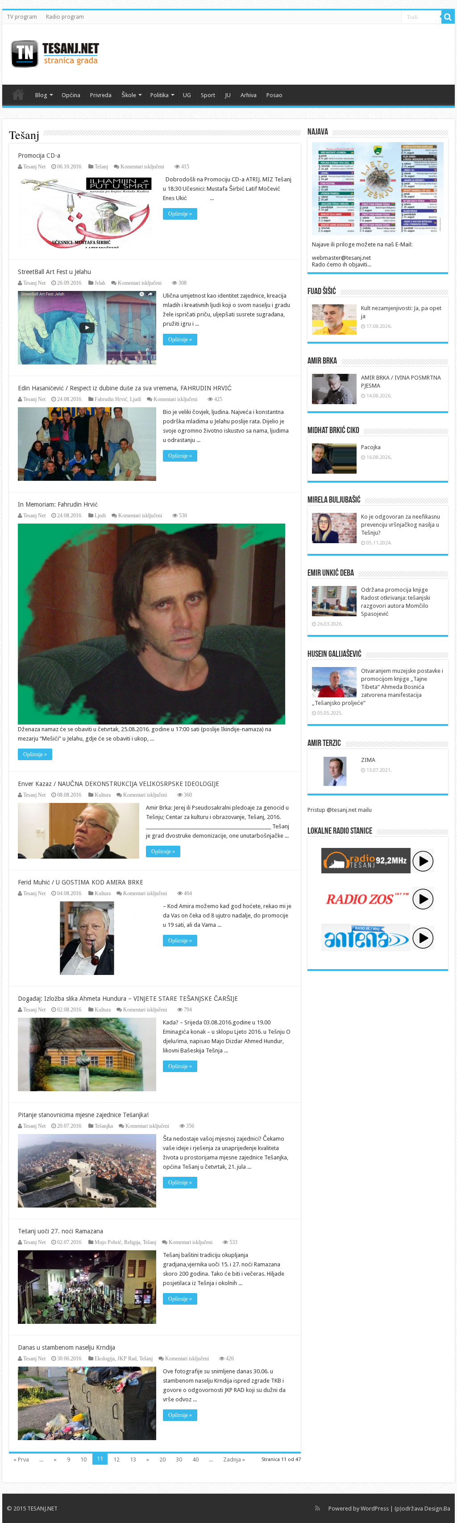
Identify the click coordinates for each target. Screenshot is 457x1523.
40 (195, 1459)
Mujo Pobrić (108, 1242)
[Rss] (317, 1508)
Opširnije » (180, 214)
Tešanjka (104, 1126)
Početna (18, 94)
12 (116, 1459)
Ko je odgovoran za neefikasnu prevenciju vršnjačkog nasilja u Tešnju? (400, 524)
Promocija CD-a (39, 155)
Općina (71, 95)
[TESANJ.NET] (54, 52)
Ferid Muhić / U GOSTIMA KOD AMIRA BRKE (80, 882)
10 (83, 1459)
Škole (128, 95)
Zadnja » (234, 1459)
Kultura (103, 795)
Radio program (65, 17)
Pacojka (371, 447)
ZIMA (368, 760)
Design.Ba (437, 1508)
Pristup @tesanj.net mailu (339, 810)
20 (162, 1459)
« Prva (21, 1459)
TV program (22, 17)
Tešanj (101, 167)
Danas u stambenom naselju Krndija (66, 1347)
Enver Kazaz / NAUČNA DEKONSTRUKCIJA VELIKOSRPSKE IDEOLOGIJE (118, 783)
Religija (132, 1242)
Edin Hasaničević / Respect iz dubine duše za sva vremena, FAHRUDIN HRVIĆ (125, 388)
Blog (41, 95)
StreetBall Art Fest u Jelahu (54, 271)
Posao (274, 95)
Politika (159, 95)
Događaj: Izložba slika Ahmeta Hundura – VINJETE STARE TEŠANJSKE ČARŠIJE (128, 998)
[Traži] (448, 17)
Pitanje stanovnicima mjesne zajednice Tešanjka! (83, 1114)
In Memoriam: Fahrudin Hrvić (58, 504)
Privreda (101, 95)
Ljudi (135, 399)
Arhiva (249, 95)
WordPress (375, 1508)
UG (187, 95)
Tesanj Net (34, 167)
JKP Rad (127, 1358)
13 (133, 1459)
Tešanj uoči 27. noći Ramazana (60, 1231)
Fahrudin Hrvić (111, 399)
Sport (208, 95)
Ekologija (105, 1358)
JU (228, 95)
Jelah (100, 283)
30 (179, 1459)
